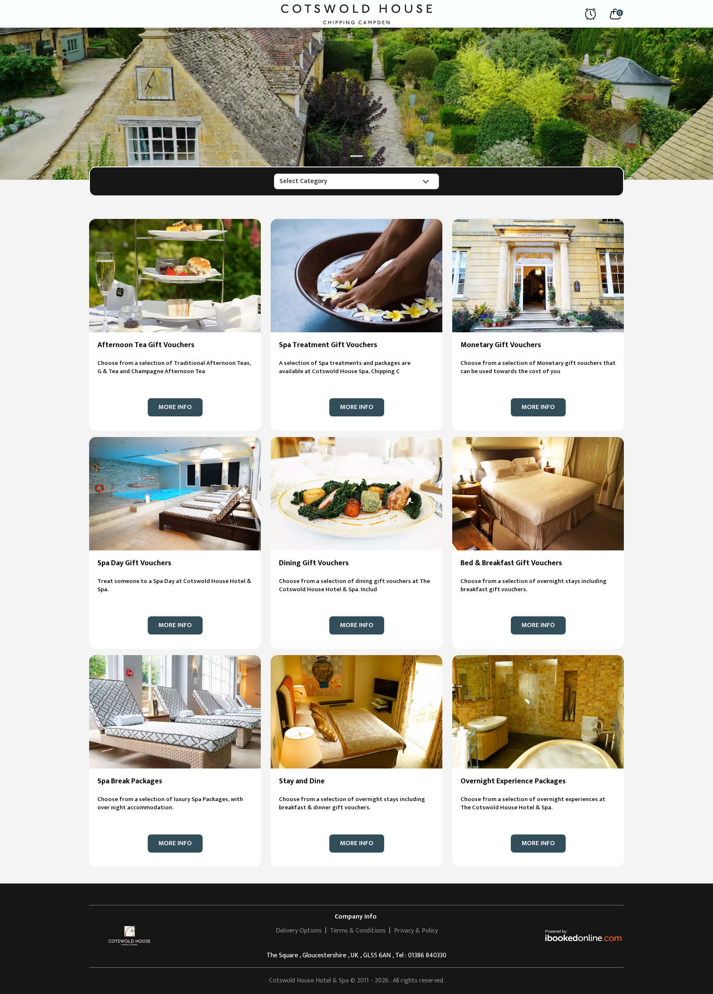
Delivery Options (299, 930)
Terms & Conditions (358, 930)
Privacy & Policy (416, 930)
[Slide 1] (356, 156)
